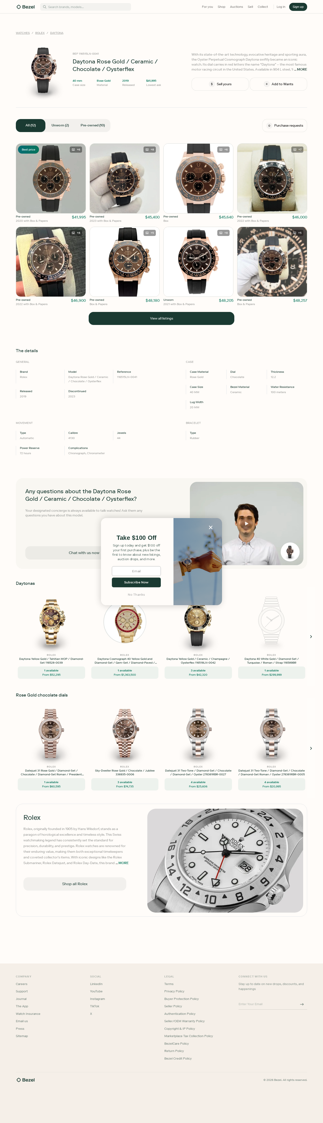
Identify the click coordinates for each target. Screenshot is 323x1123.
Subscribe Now (136, 582)
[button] (136, 537)
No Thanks (136, 594)
